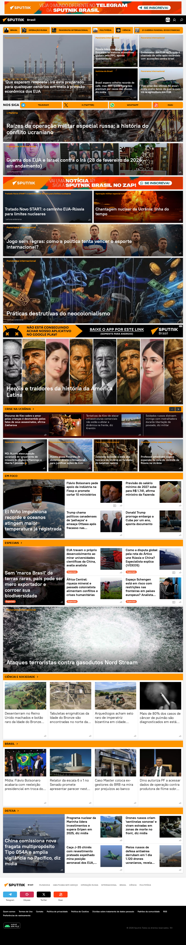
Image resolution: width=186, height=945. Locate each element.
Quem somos (9, 911)
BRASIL (10, 744)
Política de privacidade (57, 911)
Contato (39, 911)
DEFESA (10, 811)
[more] (89, 97)
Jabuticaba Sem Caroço (65, 885)
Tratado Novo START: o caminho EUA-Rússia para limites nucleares (38, 194)
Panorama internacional (17, 38)
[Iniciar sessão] (174, 20)
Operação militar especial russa (110, 194)
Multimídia (145, 885)
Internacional (109, 885)
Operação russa (89, 885)
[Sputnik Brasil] (14, 22)
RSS (165, 911)
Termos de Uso (26, 911)
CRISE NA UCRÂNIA (18, 409)
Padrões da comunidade (149, 911)
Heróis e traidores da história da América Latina (93, 371)
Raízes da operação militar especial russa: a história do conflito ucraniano (78, 129)
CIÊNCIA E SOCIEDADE (20, 677)
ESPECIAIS (12, 543)
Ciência (133, 885)
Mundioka (44, 885)
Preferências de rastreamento (17, 915)
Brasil (123, 885)
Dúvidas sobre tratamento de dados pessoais (113, 911)
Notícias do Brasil (104, 71)
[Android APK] (12, 926)
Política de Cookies (80, 911)
